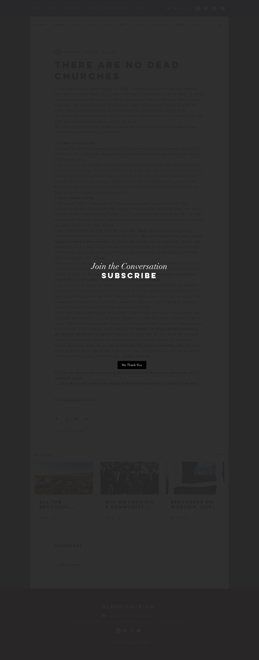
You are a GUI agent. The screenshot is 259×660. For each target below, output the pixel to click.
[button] (132, 365)
